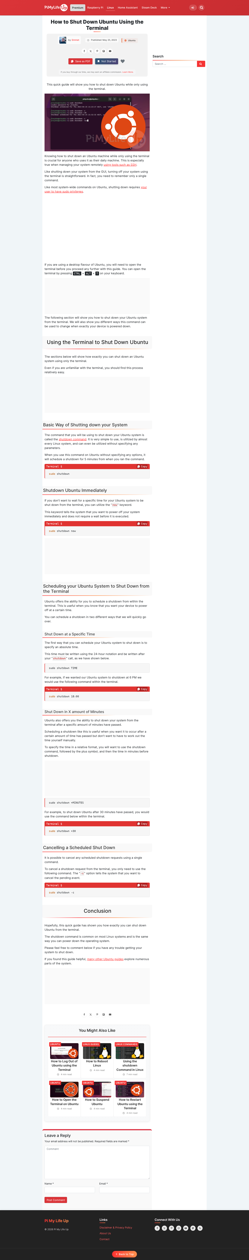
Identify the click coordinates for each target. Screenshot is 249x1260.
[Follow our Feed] (200, 1228)
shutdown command (72, 439)
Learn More (127, 72)
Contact (105, 1239)
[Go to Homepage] (56, 7)
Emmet (75, 40)
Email (103, 1183)
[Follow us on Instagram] (178, 1228)
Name (49, 1183)
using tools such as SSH (120, 164)
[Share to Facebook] (84, 51)
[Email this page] (110, 51)
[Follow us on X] (164, 1228)
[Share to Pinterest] (97, 51)
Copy (144, 466)
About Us (105, 1233)
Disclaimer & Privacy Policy (116, 1227)
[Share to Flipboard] (103, 51)
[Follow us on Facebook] (157, 1228)
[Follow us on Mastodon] (193, 1228)
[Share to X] (90, 51)
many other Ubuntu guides (105, 959)
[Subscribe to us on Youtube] (185, 1228)
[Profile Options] (193, 8)
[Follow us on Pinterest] (171, 1228)
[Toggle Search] (201, 8)
